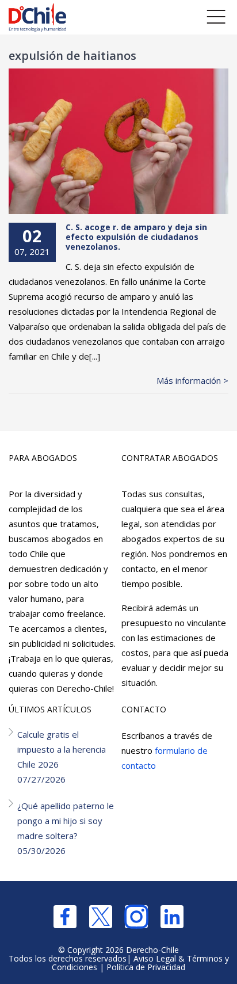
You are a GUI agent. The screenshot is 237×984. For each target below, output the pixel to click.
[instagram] (136, 916)
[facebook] (65, 916)
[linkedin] (172, 916)
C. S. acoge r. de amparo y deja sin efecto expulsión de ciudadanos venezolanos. (136, 237)
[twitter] (100, 916)
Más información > (192, 380)
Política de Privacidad (145, 967)
